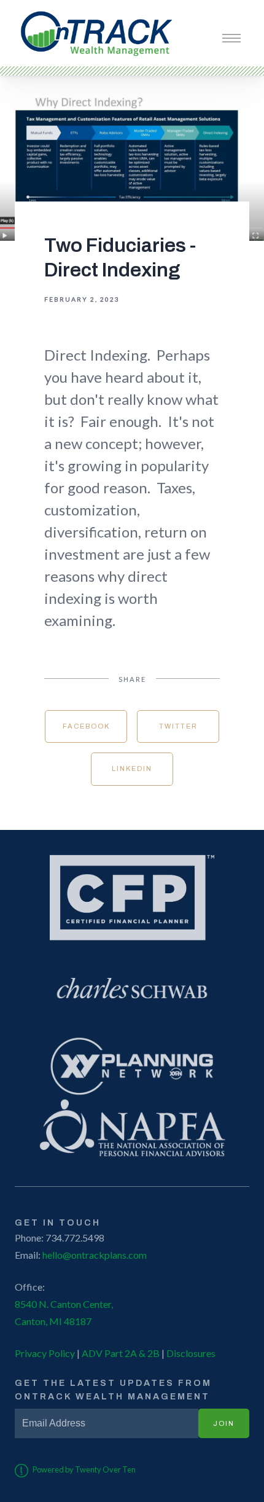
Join (224, 1423)
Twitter (178, 726)
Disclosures (190, 1353)
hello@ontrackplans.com (94, 1255)
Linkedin (132, 768)
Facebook (86, 726)
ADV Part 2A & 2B (120, 1353)
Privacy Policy (45, 1353)
